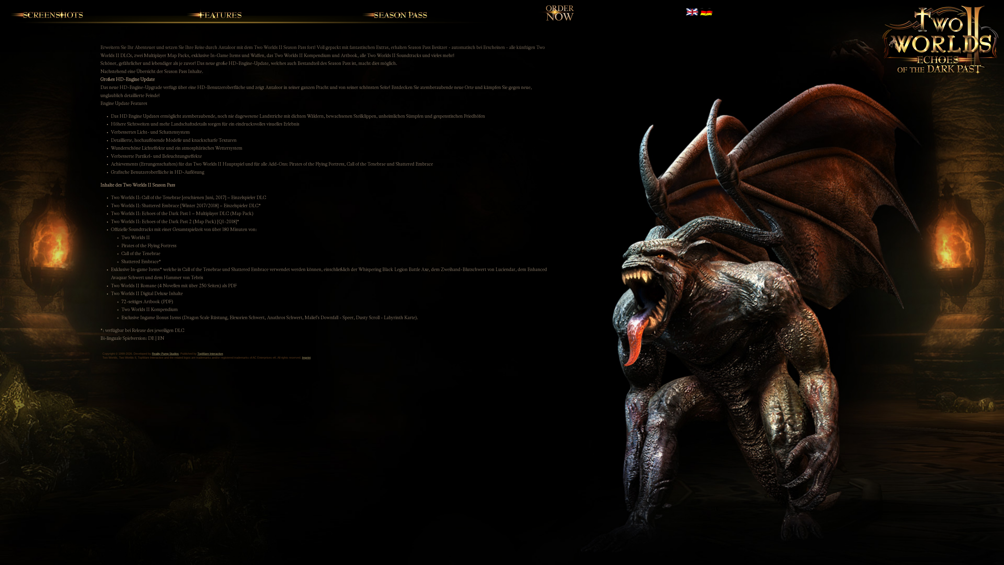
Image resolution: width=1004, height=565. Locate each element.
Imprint (306, 357)
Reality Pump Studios (165, 353)
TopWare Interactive (210, 353)
